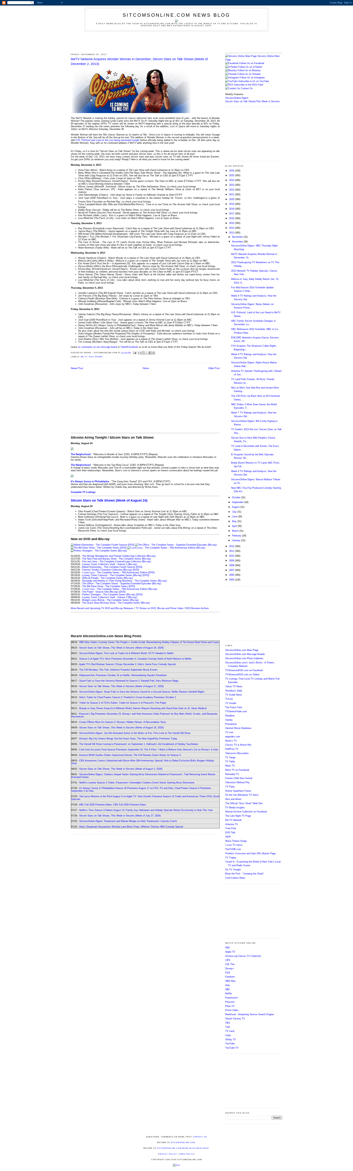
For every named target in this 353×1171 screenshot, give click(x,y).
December (238, 236)
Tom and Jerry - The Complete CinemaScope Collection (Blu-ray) (116, 561)
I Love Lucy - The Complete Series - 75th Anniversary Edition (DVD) (118, 572)
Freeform (230, 976)
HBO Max (230, 981)
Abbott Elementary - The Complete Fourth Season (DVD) (112, 567)
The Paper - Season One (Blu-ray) (100, 591)
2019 (232, 204)
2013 (232, 232)
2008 (232, 565)
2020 (232, 199)
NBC (227, 989)
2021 (232, 194)
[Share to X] (146, 353)
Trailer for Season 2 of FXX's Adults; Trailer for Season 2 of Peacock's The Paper (122, 702)
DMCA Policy (187, 1154)
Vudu (228, 1035)
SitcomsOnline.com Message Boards (245, 654)
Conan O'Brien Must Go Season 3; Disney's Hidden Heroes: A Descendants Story (122, 722)
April (235, 526)
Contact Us (246, 88)
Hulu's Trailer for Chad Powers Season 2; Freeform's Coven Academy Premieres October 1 (127, 697)
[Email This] (139, 353)
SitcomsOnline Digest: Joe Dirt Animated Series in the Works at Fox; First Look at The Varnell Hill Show (134, 733)
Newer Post (77, 368)
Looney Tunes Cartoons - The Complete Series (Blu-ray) (112, 575)
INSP (228, 836)
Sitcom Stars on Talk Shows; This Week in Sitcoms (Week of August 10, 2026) (121, 727)
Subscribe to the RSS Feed (248, 84)
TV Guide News (233, 694)
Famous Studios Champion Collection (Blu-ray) (107, 569)
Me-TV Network (233, 820)
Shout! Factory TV (235, 1018)
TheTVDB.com (233, 849)
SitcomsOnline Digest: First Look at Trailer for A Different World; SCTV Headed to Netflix (126, 653)
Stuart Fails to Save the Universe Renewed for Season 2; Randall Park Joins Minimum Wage (128, 680)
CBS (227, 960)
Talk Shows (96, 357)
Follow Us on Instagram (252, 77)
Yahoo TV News (233, 686)
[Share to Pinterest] (153, 353)
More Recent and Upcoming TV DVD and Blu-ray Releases (102, 608)
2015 (232, 223)
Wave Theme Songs (236, 841)
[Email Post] (134, 353)
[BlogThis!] (143, 353)
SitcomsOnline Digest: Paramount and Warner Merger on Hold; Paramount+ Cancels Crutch (128, 821)
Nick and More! (233, 799)
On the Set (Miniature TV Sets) (241, 795)
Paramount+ (231, 997)
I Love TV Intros (234, 845)
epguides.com (232, 736)
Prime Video (231, 1010)
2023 (232, 185)
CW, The (229, 964)
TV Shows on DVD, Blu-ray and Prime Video (159, 608)
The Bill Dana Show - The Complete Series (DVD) (108, 586)
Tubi (227, 1026)
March (235, 530)
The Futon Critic (233, 707)
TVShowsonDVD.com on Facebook (244, 670)
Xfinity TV (230, 1039)
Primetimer (231, 724)
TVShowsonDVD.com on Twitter (242, 674)
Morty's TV (231, 740)
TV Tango (230, 757)
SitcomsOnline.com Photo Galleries (244, 658)
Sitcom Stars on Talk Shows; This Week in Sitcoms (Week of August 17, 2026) (121, 686)
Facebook (132, 347)
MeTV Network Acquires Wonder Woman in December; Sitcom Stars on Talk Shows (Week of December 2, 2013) (139, 61)
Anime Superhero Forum (238, 790)
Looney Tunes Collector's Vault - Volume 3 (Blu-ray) (109, 597)
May (234, 521)
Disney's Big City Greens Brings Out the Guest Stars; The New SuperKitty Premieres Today (128, 738)
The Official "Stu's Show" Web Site (244, 803)
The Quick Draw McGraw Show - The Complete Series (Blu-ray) (116, 602)
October (236, 497)
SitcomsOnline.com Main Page (241, 650)
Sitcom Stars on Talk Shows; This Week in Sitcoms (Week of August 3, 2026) (120, 768)
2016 (232, 218)
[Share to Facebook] (150, 353)
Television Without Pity (237, 782)
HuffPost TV (231, 749)
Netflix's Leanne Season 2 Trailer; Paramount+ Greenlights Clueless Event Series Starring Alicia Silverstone (136, 782)
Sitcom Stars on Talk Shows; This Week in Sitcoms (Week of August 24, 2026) (121, 647)
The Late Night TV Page (238, 815)
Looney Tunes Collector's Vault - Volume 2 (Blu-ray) (109, 564)
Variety (229, 719)
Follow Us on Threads (249, 74)
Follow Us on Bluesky (249, 70)
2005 (232, 579)
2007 (232, 570)
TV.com (229, 732)
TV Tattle (230, 761)
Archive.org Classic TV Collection (243, 956)
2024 (232, 180)
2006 (232, 574)
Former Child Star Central (238, 778)
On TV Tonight (233, 869)
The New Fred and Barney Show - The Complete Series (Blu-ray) (116, 558)
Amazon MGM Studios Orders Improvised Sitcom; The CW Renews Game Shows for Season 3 (130, 755)
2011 (232, 551)
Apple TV (230, 951)
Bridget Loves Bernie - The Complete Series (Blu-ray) (110, 600)
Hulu (227, 985)
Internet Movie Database (238, 728)
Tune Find (230, 828)
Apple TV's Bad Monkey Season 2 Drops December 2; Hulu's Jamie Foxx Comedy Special (127, 664)
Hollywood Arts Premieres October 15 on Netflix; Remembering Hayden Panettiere (123, 675)
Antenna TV (231, 824)
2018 (232, 208)
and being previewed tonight (107, 140)
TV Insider (230, 703)
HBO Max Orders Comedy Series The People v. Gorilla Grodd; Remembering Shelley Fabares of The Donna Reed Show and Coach (149, 642)
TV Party (230, 786)
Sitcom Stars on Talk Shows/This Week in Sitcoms (252, 101)
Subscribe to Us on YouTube (253, 81)
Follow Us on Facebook (251, 63)
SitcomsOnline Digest (236, 98)
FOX (227, 972)
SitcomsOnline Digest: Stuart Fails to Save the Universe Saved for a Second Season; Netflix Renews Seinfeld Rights (141, 691)
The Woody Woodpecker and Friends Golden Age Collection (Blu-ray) (119, 556)
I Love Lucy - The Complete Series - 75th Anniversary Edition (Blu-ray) (119, 589)
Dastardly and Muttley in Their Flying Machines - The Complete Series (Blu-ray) (124, 580)
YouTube (230, 1043)
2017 (232, 213)
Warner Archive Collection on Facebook (246, 811)
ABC (227, 947)
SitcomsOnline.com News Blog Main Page (183, 1148)
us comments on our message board (97, 347)
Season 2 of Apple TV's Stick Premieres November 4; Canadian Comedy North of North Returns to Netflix (135, 658)
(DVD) (136, 569)
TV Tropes (230, 857)
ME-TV (84, 357)
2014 (232, 227)
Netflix (228, 993)
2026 (232, 170)
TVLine (229, 699)
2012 (232, 546)
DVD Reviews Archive (197, 608)
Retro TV (230, 765)
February (237, 535)
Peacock (230, 1002)
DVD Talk (230, 832)
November (238, 241)
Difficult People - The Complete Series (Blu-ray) (107, 578)
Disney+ (229, 968)
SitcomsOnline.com (183, 1142)
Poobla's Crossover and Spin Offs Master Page (250, 853)
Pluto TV (230, 1006)
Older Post (214, 368)
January (236, 540)
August (236, 507)
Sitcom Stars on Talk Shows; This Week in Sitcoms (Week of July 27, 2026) (120, 815)
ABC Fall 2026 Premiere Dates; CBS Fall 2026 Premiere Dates (112, 804)
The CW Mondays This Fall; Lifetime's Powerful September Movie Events (118, 669)
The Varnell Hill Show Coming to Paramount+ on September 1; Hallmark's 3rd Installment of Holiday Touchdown (138, 744)
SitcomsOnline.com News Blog (176, 15)
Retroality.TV (232, 774)
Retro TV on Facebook (237, 770)
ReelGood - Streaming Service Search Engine (249, 1014)
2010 (232, 555)
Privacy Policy (167, 1154)
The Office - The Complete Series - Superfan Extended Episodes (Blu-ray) (121, 583)
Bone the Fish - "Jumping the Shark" (244, 873)
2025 (232, 175)
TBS (227, 1022)
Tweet (123, 347)
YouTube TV (231, 1047)
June (235, 516)
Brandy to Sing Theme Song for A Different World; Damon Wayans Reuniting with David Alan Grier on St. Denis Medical (142, 708)
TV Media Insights (235, 807)
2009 (232, 560)
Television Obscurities (237, 753)
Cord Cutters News (235, 877)
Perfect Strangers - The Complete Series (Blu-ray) (108, 594)
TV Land (229, 1031)
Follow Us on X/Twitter (250, 67)
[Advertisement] (176, 41)
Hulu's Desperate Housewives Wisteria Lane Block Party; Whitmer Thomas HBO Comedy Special (131, 826)
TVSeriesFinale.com (236, 711)
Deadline (229, 715)
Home (146, 368)
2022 (232, 189)
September (238, 502)
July (234, 511)
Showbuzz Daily (233, 690)
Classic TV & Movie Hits (238, 744)
